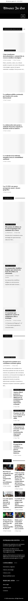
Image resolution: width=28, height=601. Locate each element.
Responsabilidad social (10, 50)
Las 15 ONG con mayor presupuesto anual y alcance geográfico (11, 188)
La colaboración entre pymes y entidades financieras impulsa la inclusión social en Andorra (12, 126)
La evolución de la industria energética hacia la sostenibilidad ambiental (13, 157)
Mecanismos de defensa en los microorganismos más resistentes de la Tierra (13, 228)
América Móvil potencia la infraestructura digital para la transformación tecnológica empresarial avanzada (14, 556)
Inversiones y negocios (10, 357)
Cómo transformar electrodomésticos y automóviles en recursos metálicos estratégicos (13, 56)
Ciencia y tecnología (10, 224)
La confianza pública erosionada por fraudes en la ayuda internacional (13, 96)
